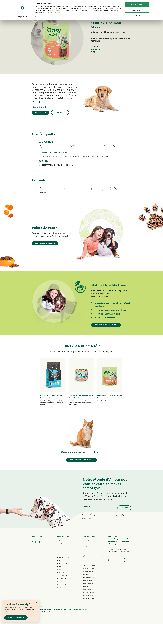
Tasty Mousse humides (89, 568)
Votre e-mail (86, 506)
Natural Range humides (63, 584)
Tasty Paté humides (62, 576)
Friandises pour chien (63, 587)
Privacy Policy (86, 518)
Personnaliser (136, 10)
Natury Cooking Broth (89, 583)
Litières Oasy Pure (88, 595)
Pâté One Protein (62, 567)
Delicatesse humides (88, 577)
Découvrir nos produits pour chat (81, 459)
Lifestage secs (61, 543)
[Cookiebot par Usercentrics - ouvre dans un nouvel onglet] (22, 17)
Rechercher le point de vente (45, 243)
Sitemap (50, 611)
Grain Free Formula (62, 552)
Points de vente (40, 112)
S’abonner (124, 508)
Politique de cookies (53, 12)
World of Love (37, 536)
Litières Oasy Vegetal (88, 598)
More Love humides (88, 589)
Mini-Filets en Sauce (63, 579)
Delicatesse (86, 574)
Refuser (137, 15)
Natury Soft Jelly (61, 581)
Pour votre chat (89, 536)
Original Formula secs (63, 540)
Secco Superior (87, 543)
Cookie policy (43, 611)
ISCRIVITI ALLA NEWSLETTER (16, 617)
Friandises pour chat (88, 592)
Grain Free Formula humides (65, 573)
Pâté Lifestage (61, 561)
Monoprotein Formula (63, 546)
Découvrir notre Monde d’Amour (106, 324)
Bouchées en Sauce (88, 562)
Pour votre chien (63, 536)
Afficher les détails (39, 17)
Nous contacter (60, 112)
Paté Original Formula (63, 558)
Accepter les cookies (137, 4)
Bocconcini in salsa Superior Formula (93, 559)
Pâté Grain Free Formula (64, 570)
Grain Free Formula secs (63, 555)
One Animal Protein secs (64, 549)
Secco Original (87, 540)
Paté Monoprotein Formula (64, 564)
